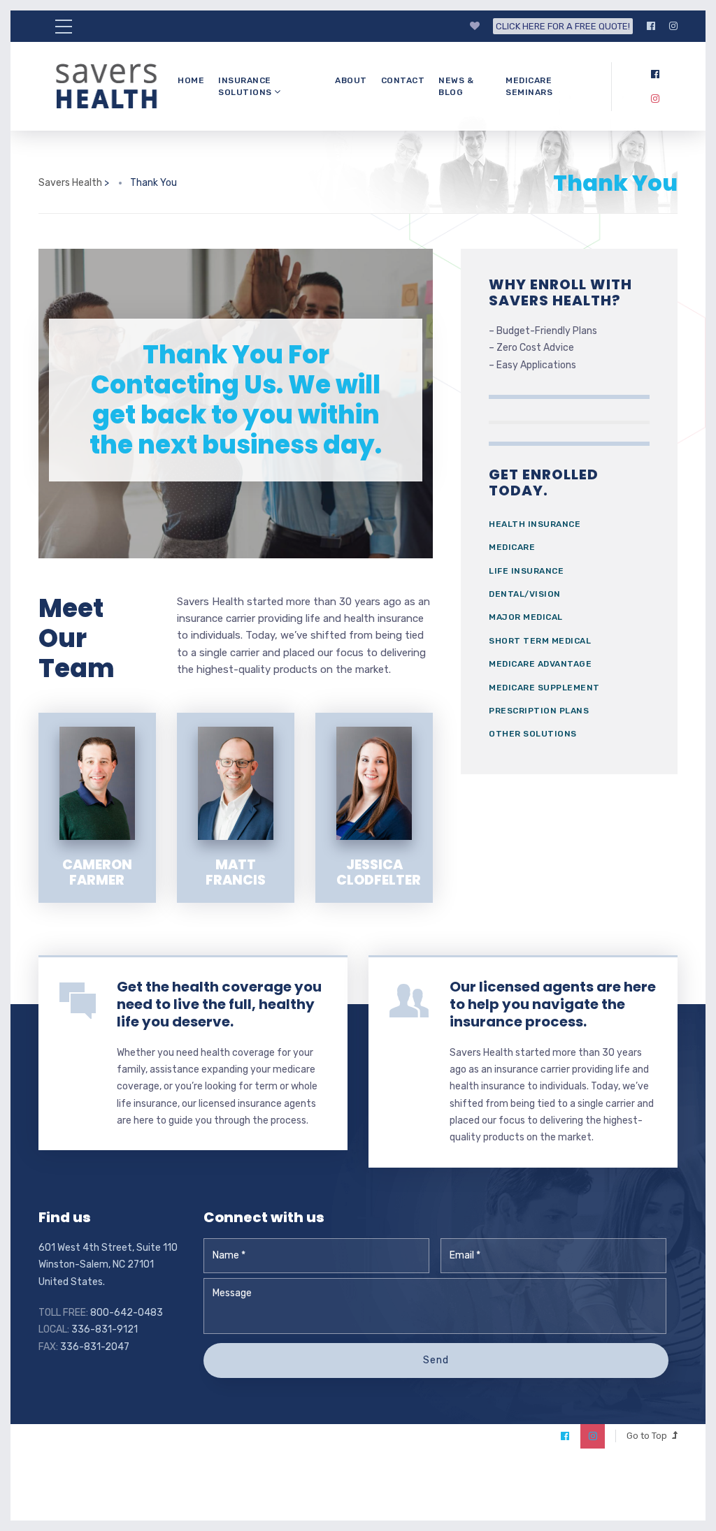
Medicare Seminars (529, 86)
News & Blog (455, 86)
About (351, 80)
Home (191, 80)
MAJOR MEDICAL (526, 617)
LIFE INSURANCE (526, 571)
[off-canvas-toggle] (63, 26)
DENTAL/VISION (525, 594)
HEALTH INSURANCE (534, 524)
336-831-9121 (104, 1329)
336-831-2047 (94, 1347)
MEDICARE (512, 547)
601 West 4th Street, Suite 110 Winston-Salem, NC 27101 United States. (108, 1265)
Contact (403, 80)
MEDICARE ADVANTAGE (540, 664)
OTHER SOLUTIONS (533, 734)
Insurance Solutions (246, 86)
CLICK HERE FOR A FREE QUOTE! (563, 26)
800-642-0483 (126, 1313)
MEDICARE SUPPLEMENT (544, 687)
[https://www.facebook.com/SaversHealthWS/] (651, 26)
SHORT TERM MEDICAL (540, 641)
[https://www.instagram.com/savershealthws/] (673, 26)
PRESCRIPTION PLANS (539, 711)
